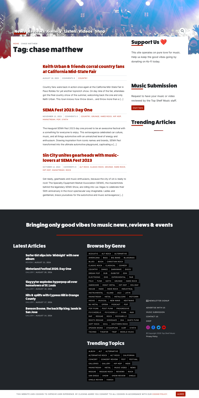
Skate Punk (133, 320)
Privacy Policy (151, 336)
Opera (105, 304)
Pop (58, 119)
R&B (132, 312)
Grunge (95, 116)
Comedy (123, 265)
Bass (105, 257)
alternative (112, 351)
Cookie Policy (159, 394)
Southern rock (119, 324)
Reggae (99, 316)
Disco (128, 269)
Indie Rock (112, 289)
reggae (92, 371)
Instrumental (96, 292)
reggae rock (106, 371)
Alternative (120, 253)
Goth (108, 281)
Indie (101, 289)
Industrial (127, 289)
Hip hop (117, 116)
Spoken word (96, 327)
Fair (131, 277)
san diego (94, 375)
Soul (105, 324)
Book (101, 261)
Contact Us (152, 316)
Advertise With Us (155, 307)
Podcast (115, 304)
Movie (92, 300)
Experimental (119, 277)
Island (110, 292)
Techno (93, 332)
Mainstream (49, 119)
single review (96, 379)
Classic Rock (97, 167)
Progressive (122, 308)
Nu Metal (93, 304)
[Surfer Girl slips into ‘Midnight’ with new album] (19, 258)
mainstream (95, 367)
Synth (65, 119)
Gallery (54, 31)
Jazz (119, 292)
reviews (120, 371)
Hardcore (94, 285)
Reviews (36, 31)
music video (120, 367)
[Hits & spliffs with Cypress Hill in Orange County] (19, 298)
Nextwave (129, 300)
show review (118, 375)
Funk (99, 281)
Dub (105, 273)
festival (133, 359)
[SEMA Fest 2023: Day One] (25, 119)
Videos (85, 31)
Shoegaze (112, 320)
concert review (109, 359)
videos (109, 379)
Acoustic (93, 253)
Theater (104, 332)
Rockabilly (121, 316)
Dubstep (115, 273)
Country (83, 78)
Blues (92, 261)
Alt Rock (84, 167)
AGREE (180, 394)
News (19, 31)
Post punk (107, 308)
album (92, 351)
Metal (108, 296)
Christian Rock (115, 261)
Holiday (134, 285)
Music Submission (155, 312)
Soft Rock (94, 324)
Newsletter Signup (158, 300)
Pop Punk (94, 308)
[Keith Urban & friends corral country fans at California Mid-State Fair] (25, 75)
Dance (104, 269)
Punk (123, 312)
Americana (94, 257)
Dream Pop (94, 273)
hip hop (118, 363)
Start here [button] (138, 107)
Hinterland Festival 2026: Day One (48, 268)
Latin (127, 292)
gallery (106, 363)
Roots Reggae (96, 320)
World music (127, 332)
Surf (123, 327)
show (105, 375)
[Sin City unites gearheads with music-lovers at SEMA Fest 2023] (25, 164)
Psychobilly (111, 312)
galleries (94, 363)
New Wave (115, 300)
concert (93, 359)
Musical (102, 300)
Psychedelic (95, 312)
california (128, 355)
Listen (70, 31)
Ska (122, 320)
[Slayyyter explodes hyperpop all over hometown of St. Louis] (19, 285)
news (133, 367)
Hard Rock (106, 116)
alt (100, 351)
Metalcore (120, 296)
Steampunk (112, 327)
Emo (106, 277)
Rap (90, 316)
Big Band (115, 257)
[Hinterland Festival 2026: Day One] (19, 272)
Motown (133, 296)
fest (123, 359)
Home (16, 43)
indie (127, 363)
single (132, 375)
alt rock (115, 355)
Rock (68, 170)
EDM (125, 273)
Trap (114, 332)
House (92, 289)
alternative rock (98, 355)
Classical (111, 265)
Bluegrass (129, 257)
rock (130, 371)
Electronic (94, 277)
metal (108, 367)
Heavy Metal (108, 285)
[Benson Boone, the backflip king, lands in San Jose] (19, 312)
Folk (91, 281)
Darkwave (116, 269)
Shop (100, 31)
